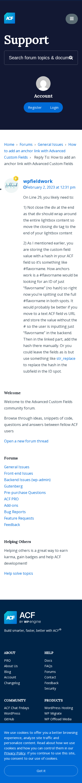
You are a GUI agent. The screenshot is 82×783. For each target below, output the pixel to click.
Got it (41, 770)
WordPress (12, 713)
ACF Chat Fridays (16, 708)
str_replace (65, 358)
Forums (26, 144)
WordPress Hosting (58, 708)
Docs (48, 660)
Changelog (12, 683)
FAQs (48, 666)
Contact (50, 677)
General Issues (50, 144)
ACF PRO (11, 498)
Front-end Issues (18, 473)
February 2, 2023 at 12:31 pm (50, 187)
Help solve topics (18, 573)
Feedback (12, 524)
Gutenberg (13, 486)
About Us (11, 666)
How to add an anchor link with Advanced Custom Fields (40, 151)
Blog (7, 671)
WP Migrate (53, 713)
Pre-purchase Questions (25, 492)
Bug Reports (15, 511)
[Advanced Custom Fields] (9, 18)
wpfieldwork (38, 181)
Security (50, 688)
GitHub (9, 719)
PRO (7, 660)
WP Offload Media (58, 719)
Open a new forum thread (26, 441)
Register (35, 107)
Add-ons (11, 505)
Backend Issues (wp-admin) (27, 479)
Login (54, 107)
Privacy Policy (15, 753)
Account (10, 677)
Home (9, 144)
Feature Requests (19, 518)
